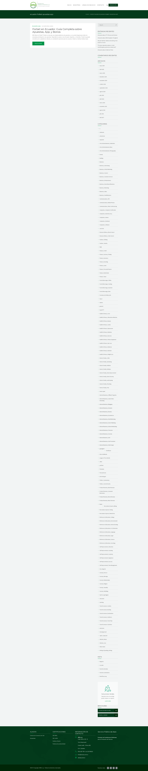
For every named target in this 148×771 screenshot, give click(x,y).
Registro (102, 661)
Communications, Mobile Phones (107, 202)
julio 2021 (102, 113)
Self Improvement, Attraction (106, 546)
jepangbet (102, 448)
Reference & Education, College (107, 517)
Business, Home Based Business (107, 184)
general (101, 306)
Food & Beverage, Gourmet (106, 287)
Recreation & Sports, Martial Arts (107, 513)
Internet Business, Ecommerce (107, 415)
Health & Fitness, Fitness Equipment (108, 339)
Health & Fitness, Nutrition (106, 350)
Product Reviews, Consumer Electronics (106, 492)
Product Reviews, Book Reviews (107, 487)
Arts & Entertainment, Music (106, 147)
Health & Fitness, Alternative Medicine (108, 317)
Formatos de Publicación (105, 295)
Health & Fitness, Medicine (106, 347)
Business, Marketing (104, 188)
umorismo (102, 628)
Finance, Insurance (104, 258)
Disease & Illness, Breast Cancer (107, 232)
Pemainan (102, 469)
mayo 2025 (102, 65)
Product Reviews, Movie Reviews (107, 497)
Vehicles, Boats (103, 639)
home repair (102, 391)
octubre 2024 (103, 84)
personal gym (103, 476)
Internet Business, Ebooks (106, 411)
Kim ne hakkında (103, 454)
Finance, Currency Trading (105, 254)
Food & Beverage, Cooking (106, 284)
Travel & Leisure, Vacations (106, 624)
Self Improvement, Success (106, 561)
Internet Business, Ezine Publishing (108, 423)
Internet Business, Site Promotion (107, 441)
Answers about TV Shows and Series (107, 35)
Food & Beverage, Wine (105, 291)
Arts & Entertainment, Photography (108, 151)
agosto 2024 (102, 91)
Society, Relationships (105, 580)
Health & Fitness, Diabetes (106, 332)
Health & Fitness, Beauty (105, 321)
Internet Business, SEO (105, 437)
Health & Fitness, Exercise (106, 336)
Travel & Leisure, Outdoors (106, 617)
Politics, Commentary (104, 480)
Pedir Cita (113, 5)
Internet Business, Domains (106, 408)
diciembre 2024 (103, 76)
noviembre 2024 (103, 80)
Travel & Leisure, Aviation (105, 606)
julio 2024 (102, 95)
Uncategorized (103, 632)
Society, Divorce (103, 572)
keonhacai (108, 450)
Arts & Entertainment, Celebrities (107, 143)
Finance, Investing (104, 262)
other (101, 461)
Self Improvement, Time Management (108, 565)
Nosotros (76, 5)
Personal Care (103, 472)
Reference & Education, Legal (106, 535)
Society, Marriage (104, 576)
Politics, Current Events (105, 484)
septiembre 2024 (103, 88)
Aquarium (102, 139)
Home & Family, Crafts (105, 358)
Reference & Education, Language (107, 532)
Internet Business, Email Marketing (107, 419)
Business (102, 162)
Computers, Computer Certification (108, 210)
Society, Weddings (104, 591)
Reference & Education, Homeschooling (109, 524)
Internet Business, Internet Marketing (108, 426)
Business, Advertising (105, 165)
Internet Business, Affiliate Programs (108, 395)
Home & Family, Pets (104, 387)
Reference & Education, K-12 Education (109, 528)
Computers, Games (48, 26)
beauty (101, 154)
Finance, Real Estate (104, 273)
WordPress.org (103, 676)
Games (101, 302)
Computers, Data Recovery (106, 213)
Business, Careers (104, 173)
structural (102, 598)
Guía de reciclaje (105, 710)
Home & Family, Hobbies (105, 365)
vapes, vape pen (103, 635)
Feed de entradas (104, 669)
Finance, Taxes (103, 276)
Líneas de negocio (88, 5)
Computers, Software (104, 225)
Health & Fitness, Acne (105, 313)
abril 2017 (102, 117)
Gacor (101, 299)
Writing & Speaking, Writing (106, 650)
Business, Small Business (105, 195)
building (101, 158)
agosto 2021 (102, 110)
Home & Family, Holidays (105, 369)
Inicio (69, 5)
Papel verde (103, 715)
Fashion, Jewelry (103, 243)
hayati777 (102, 310)
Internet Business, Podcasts (106, 430)
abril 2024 (102, 99)
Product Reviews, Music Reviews (107, 500)
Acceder (102, 665)
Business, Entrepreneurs (105, 180)
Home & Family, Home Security (107, 376)
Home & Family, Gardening (106, 361)
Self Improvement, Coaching (106, 550)
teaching (102, 602)
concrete (102, 228)
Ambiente (102, 132)
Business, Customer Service (106, 176)
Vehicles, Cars (103, 643)
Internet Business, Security (106, 434)
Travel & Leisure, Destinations (106, 613)
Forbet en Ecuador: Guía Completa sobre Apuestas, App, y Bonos (57, 30)
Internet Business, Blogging (106, 404)
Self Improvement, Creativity (106, 554)
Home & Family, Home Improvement (108, 373)
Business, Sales (103, 191)
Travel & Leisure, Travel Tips (106, 621)
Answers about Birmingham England (108, 38)
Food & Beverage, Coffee (105, 280)
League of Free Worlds (105, 458)
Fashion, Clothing (103, 239)
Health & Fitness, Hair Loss (106, 343)
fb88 (101, 247)
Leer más (108, 701)
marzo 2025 (102, 73)
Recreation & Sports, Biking (110, 506)
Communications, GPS (105, 199)
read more (38, 43)
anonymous (102, 136)
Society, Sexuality (104, 587)
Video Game (102, 646)
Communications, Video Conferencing (108, 206)
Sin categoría (103, 569)
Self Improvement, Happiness (106, 558)
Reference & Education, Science (107, 539)
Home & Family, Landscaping (106, 380)
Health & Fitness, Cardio (105, 324)
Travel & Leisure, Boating (105, 609)
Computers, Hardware (105, 221)
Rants (101, 504)
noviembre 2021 (103, 106)
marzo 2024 (102, 102)
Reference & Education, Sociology (107, 543)
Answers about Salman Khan (105, 50)
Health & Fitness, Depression (106, 328)
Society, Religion (103, 583)
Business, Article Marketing (106, 169)
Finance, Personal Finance (106, 269)
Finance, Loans (103, 265)
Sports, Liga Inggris (104, 595)
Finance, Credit (103, 250)
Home (87, 14)
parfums (101, 465)
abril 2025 (102, 69)
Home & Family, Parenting (105, 384)
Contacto (100, 5)
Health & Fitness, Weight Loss (106, 354)
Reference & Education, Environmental (108, 521)
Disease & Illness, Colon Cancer (107, 236)
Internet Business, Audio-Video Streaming (107, 399)
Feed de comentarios (105, 672)
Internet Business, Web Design (107, 445)
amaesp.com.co (81, 757)
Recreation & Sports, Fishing (106, 509)
